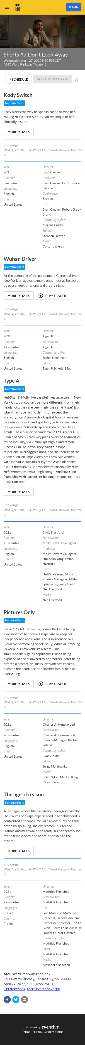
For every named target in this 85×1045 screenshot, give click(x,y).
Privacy (37, 1032)
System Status (53, 1032)
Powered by (33, 1027)
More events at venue (43, 989)
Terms (26, 1032)
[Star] (76, 79)
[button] (7, 999)
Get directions (14, 989)
